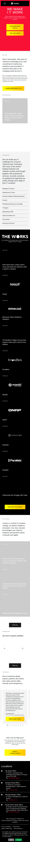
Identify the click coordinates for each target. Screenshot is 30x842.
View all (15, 625)
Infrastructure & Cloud (8, 192)
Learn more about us (13, 88)
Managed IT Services (8, 188)
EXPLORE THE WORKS (15, 507)
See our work (15, 33)
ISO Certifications (18, 828)
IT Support (5, 208)
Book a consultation (15, 752)
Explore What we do (15, 27)
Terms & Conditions (6, 826)
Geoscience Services (8, 223)
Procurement (6, 219)
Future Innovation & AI (8, 215)
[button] (7, 725)
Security (4, 200)
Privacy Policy (16, 826)
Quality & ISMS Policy (6, 828)
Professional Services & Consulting (12, 204)
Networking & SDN (7, 211)
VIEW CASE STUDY (15, 719)
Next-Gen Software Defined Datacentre (13, 196)
